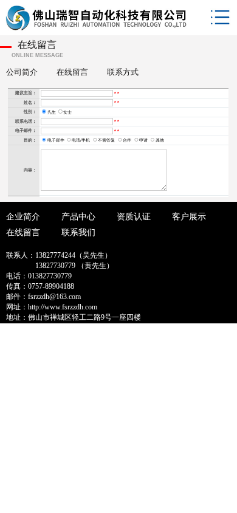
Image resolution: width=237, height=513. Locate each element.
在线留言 (23, 232)
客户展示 (189, 216)
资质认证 (134, 216)
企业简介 (23, 216)
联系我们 (78, 232)
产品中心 (78, 216)
